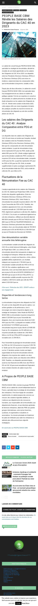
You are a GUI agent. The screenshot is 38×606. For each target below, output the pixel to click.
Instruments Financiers (8, 12)
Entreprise (16, 10)
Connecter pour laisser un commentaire (19, 509)
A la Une (5, 467)
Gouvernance (23, 10)
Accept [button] (18, 603)
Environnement (8, 577)
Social (5, 579)
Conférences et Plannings (12, 574)
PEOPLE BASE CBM (14, 434)
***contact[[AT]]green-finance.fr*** (19, 555)
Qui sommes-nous (9, 593)
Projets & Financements (11, 573)
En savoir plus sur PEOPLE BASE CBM (15, 428)
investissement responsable (26, 436)
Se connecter (8, 594)
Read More (25, 603)
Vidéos (6, 582)
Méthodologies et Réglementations (15, 569)
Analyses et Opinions (13, 7)
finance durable (12, 436)
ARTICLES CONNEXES (12, 457)
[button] (35, 2)
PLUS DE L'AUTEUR (26, 457)
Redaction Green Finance (11, 29)
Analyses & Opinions (10, 570)
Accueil (4, 7)
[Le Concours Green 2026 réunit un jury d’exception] (7, 465)
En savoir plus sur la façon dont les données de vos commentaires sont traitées (19, 517)
